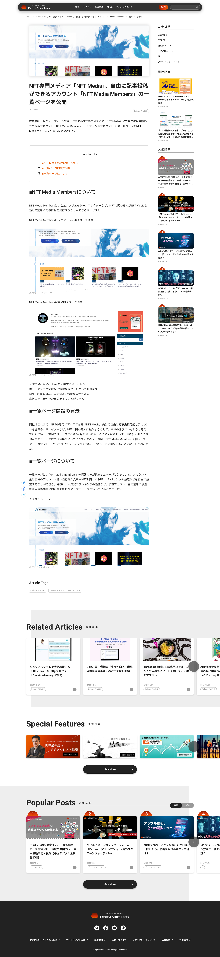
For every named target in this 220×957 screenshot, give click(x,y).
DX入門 (161, 40)
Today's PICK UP (141, 111)
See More (110, 769)
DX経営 (161, 35)
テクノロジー (164, 51)
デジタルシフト (38, 590)
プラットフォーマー (167, 62)
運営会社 (98, 940)
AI (159, 56)
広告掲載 (166, 940)
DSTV (163, 7)
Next (193, 666)
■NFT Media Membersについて (60, 162)
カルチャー (163, 46)
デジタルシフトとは (75, 940)
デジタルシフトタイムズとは (43, 940)
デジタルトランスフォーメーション (65, 590)
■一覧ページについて (55, 173)
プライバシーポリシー (143, 940)
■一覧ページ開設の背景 (56, 168)
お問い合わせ (118, 940)
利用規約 (183, 940)
